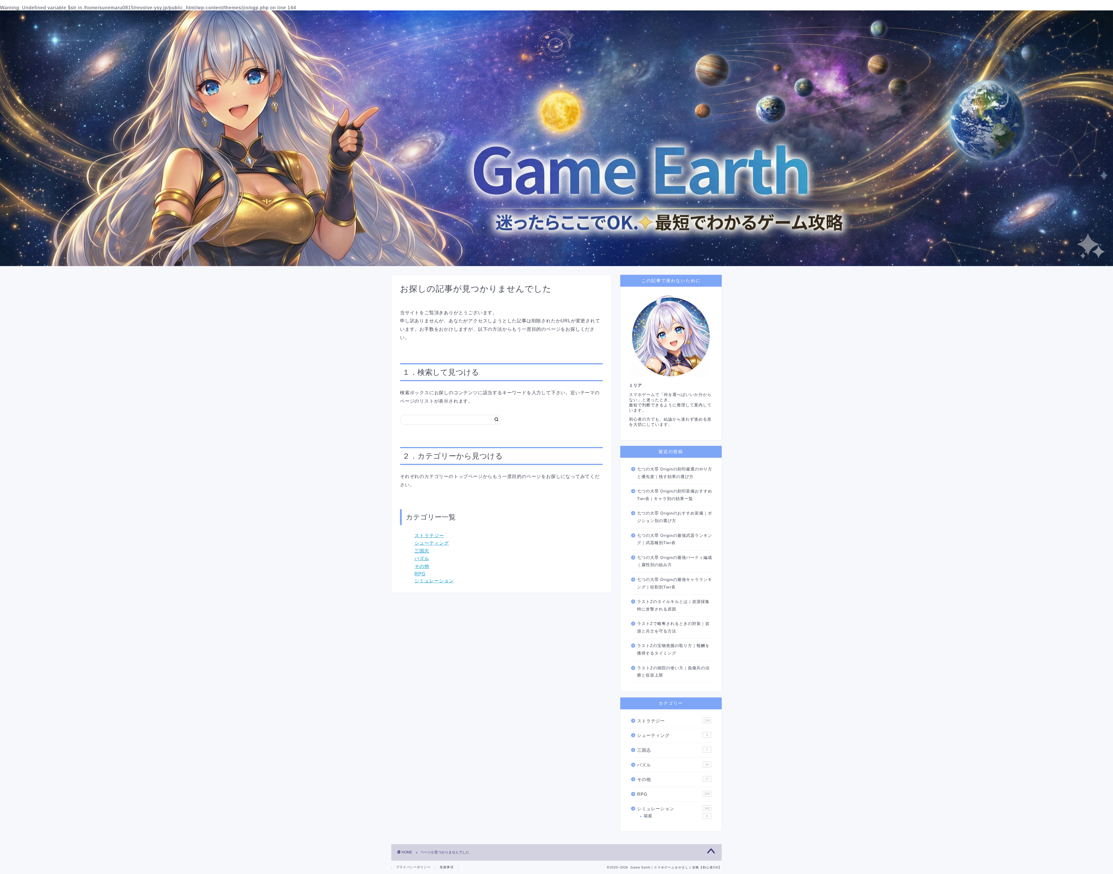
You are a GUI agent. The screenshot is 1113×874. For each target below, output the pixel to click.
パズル (421, 558)
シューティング (431, 543)
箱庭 (676, 816)
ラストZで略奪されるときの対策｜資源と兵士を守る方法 (673, 627)
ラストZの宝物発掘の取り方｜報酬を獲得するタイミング (673, 649)
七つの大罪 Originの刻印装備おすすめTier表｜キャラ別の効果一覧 (674, 495)
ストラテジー (429, 535)
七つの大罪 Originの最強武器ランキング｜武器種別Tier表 (674, 539)
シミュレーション (434, 580)
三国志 (421, 550)
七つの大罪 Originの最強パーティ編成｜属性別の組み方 (674, 561)
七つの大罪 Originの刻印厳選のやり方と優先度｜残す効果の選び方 (674, 473)
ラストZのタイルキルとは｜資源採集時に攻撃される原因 (673, 605)
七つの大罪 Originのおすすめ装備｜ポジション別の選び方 (674, 517)
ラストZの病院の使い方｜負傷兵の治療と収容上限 (673, 672)
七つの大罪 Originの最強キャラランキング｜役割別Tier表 (674, 583)
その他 (421, 566)
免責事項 (447, 867)
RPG (419, 573)
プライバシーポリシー (413, 867)
